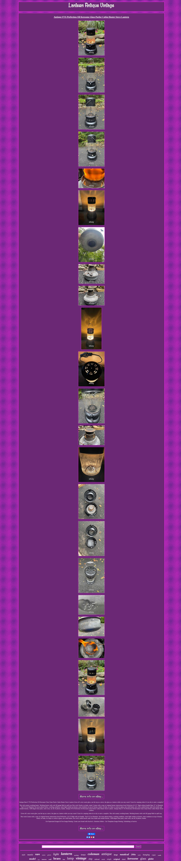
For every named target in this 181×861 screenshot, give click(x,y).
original (117, 859)
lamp (70, 858)
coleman (93, 854)
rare (37, 854)
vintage (81, 858)
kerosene (133, 858)
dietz (39, 859)
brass (57, 858)
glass (143, 858)
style (23, 855)
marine (43, 855)
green (49, 855)
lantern (66, 854)
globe (151, 859)
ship (90, 859)
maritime (76, 855)
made (139, 855)
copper (154, 855)
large (116, 855)
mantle (30, 854)
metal (103, 859)
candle (159, 855)
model (32, 858)
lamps (83, 855)
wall (50, 859)
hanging (146, 855)
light (56, 854)
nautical (124, 854)
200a (133, 854)
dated (123, 859)
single (109, 859)
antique (106, 854)
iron (64, 859)
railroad (97, 859)
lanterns (44, 859)
